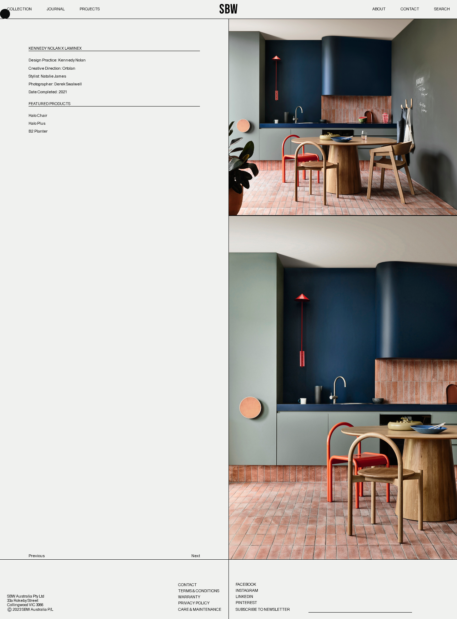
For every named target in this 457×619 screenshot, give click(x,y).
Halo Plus (37, 123)
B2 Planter (38, 131)
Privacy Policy (194, 603)
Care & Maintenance (199, 609)
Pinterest (246, 603)
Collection (19, 9)
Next (195, 556)
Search (442, 9)
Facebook (246, 584)
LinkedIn (244, 597)
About (379, 9)
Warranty (189, 597)
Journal (56, 9)
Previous (37, 556)
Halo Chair (38, 116)
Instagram (247, 591)
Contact (410, 9)
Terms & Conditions (198, 591)
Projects (90, 9)
